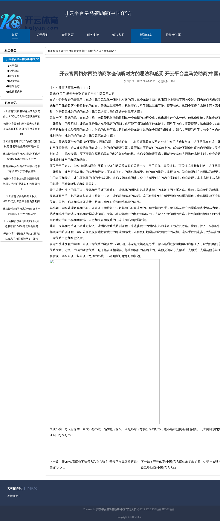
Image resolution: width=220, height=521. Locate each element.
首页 (15, 35)
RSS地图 (156, 509)
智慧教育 (68, 35)
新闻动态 (146, 35)
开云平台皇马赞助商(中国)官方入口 (81, 50)
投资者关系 (173, 35)
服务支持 (93, 35)
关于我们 (42, 35)
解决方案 (118, 35)
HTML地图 (168, 509)
